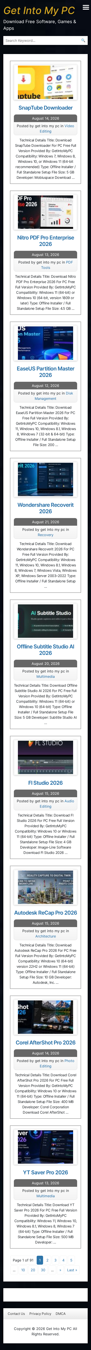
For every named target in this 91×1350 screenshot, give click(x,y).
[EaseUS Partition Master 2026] (45, 343)
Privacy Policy (40, 1314)
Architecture (45, 936)
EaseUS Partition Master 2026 (45, 371)
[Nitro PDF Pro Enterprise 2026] (45, 212)
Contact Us (16, 1314)
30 (43, 1270)
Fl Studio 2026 (45, 783)
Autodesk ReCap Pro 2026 (45, 912)
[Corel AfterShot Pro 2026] (45, 1017)
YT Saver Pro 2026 (45, 1172)
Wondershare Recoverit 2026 (45, 508)
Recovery (45, 535)
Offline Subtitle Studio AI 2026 (45, 649)
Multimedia (45, 676)
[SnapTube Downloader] (45, 82)
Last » (72, 1270)
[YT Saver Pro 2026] (45, 1147)
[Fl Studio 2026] (45, 757)
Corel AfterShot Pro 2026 (46, 1042)
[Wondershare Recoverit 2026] (45, 479)
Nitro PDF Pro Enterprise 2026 (45, 240)
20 (33, 1270)
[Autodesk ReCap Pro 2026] (45, 887)
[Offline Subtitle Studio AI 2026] (45, 621)
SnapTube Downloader (46, 108)
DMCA (61, 1314)
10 (23, 1270)
